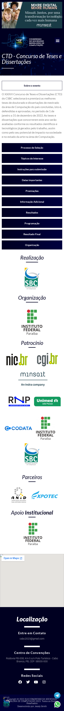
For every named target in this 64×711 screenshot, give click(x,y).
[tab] (32, 85)
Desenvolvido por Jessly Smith (32, 706)
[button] (57, 40)
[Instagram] (44, 682)
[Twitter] (28, 682)
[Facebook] (20, 682)
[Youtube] (36, 682)
